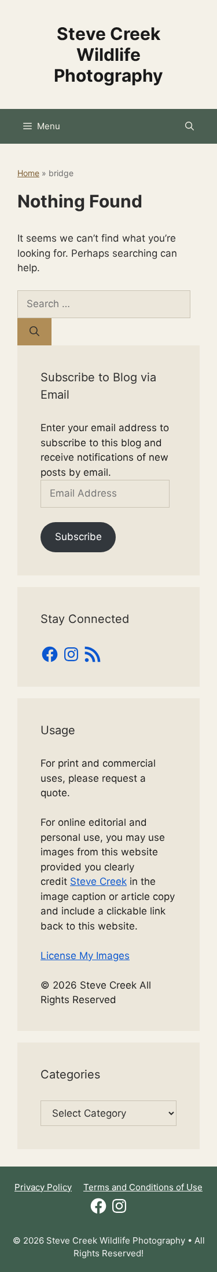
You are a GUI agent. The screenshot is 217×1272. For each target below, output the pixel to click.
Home (28, 173)
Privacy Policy (43, 1187)
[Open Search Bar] (189, 126)
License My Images (85, 955)
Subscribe (78, 536)
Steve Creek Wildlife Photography (108, 54)
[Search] (34, 332)
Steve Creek (98, 881)
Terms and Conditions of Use (143, 1187)
